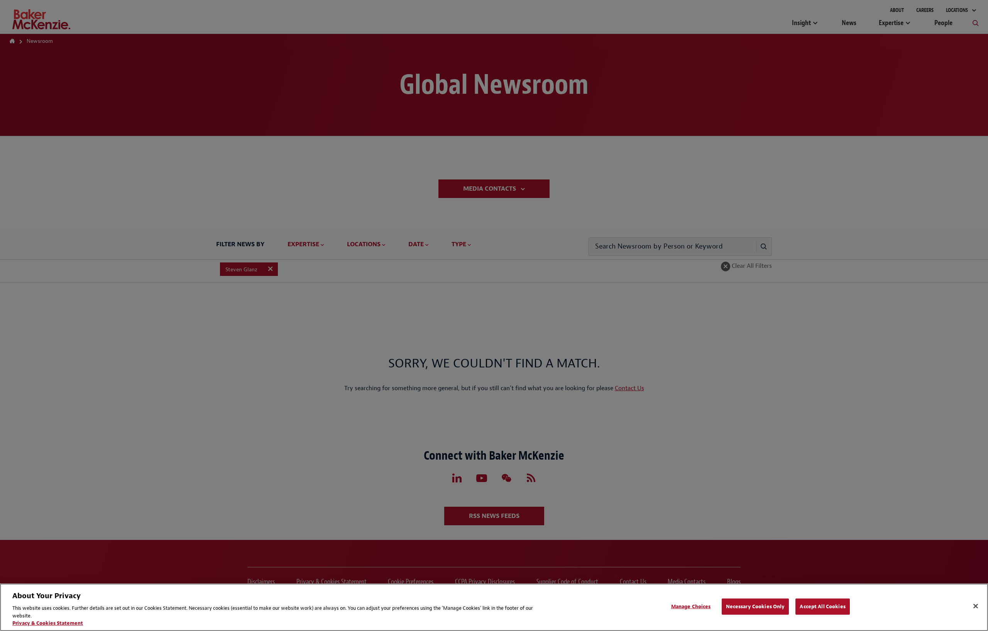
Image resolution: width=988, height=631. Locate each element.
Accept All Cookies (822, 606)
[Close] (975, 606)
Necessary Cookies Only (755, 606)
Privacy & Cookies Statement (47, 623)
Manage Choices (691, 606)
